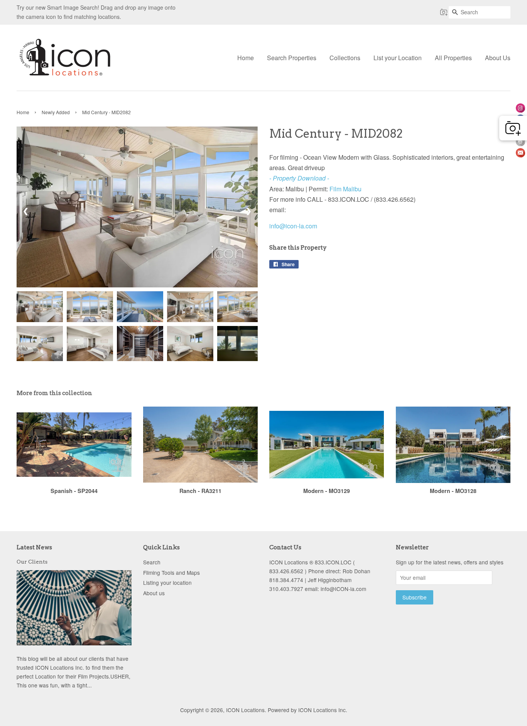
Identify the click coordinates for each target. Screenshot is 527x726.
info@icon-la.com (293, 225)
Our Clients (32, 562)
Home (245, 57)
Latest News (34, 547)
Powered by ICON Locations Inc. (307, 710)
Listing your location (167, 582)
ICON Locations (245, 710)
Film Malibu (345, 188)
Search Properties (291, 57)
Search (151, 562)
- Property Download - (299, 178)
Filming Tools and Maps (171, 572)
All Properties (453, 57)
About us (154, 593)
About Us (497, 57)
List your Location (397, 57)
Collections (344, 57)
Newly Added (56, 112)
